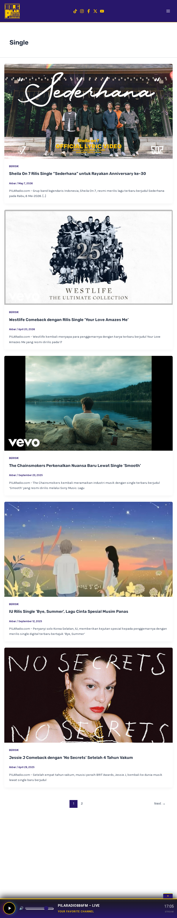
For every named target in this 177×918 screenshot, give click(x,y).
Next (160, 803)
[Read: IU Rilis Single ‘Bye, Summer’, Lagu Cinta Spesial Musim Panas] (88, 549)
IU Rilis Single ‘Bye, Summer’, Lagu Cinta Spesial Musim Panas (68, 611)
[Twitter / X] (95, 11)
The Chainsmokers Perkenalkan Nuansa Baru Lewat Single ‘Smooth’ (75, 465)
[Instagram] (82, 11)
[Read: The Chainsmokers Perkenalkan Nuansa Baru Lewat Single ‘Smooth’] (88, 403)
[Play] (9, 908)
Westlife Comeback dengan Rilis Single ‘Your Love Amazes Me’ (69, 319)
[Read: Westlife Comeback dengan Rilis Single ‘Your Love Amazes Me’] (88, 257)
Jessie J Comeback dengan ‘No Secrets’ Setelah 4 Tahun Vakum (71, 757)
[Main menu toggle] (168, 11)
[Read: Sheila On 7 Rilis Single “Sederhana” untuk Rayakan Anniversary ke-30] (88, 111)
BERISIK (14, 166)
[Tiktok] (75, 11)
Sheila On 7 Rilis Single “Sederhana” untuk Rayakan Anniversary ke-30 (77, 173)
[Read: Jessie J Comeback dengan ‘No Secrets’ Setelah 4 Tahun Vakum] (88, 695)
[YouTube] (102, 11)
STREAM (169, 911)
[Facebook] (89, 11)
